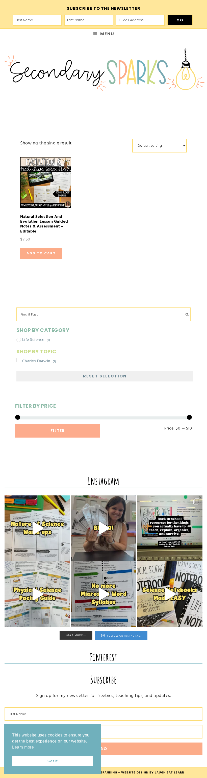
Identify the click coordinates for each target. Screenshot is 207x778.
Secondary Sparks (103, 72)
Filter (57, 430)
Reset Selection (105, 376)
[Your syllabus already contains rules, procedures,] (103, 594)
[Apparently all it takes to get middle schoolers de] (103, 528)
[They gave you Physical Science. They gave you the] (37, 594)
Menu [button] (107, 34)
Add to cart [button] (41, 253)
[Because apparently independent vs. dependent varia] (37, 528)
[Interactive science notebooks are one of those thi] (169, 594)
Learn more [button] (23, 747)
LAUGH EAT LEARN (169, 772)
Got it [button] (52, 761)
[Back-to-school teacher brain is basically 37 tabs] (169, 528)
